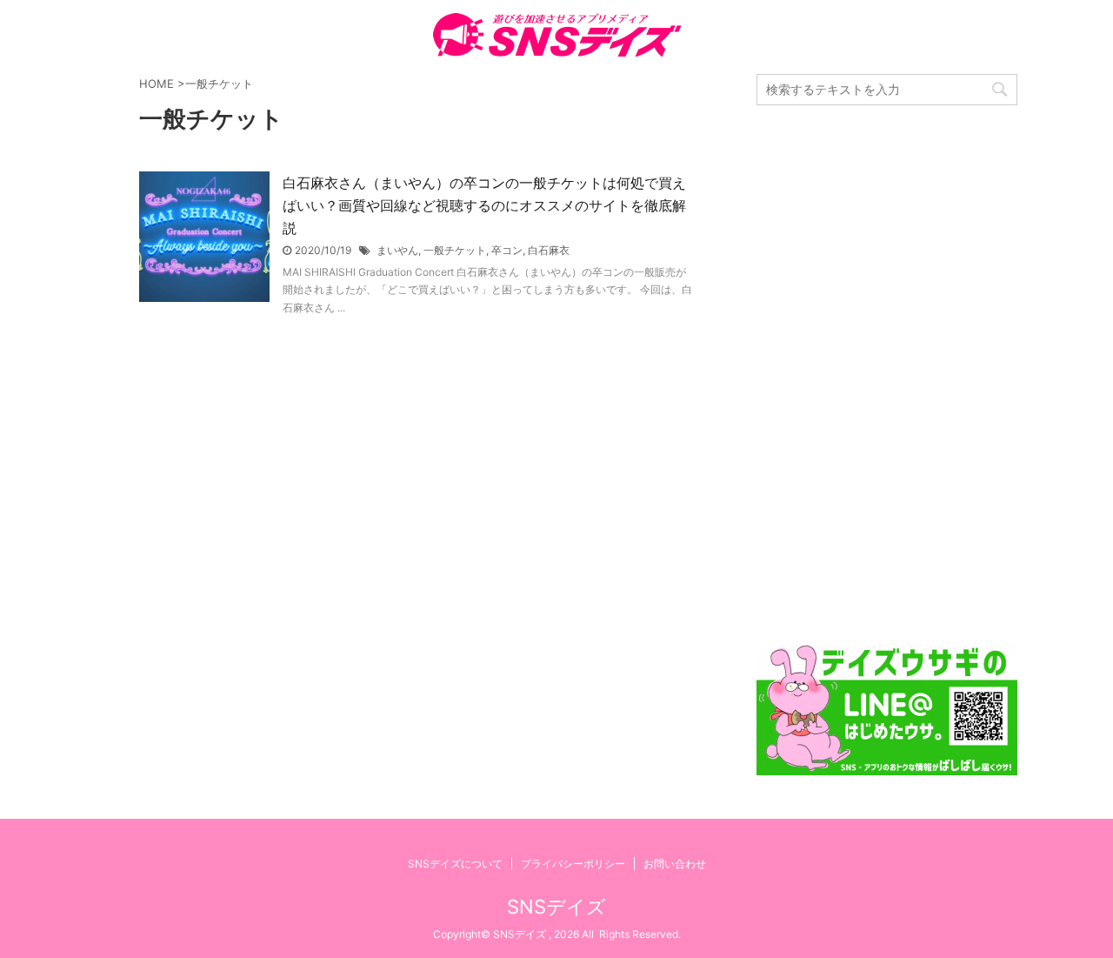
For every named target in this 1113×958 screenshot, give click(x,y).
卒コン (507, 250)
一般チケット (454, 250)
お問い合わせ (674, 863)
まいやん (397, 250)
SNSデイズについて (455, 863)
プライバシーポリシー (573, 863)
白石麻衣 (549, 250)
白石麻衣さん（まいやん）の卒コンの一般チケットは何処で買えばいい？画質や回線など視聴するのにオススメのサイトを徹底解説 (484, 205)
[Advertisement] (886, 375)
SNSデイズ (556, 906)
